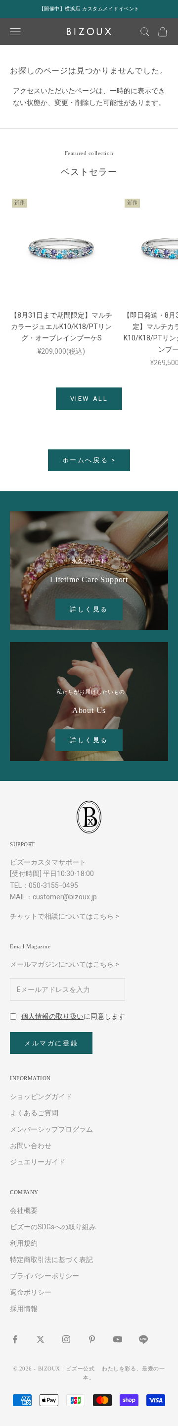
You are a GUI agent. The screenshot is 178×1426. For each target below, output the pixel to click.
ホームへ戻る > (89, 460)
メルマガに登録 (51, 1043)
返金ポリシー (30, 1292)
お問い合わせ (30, 1146)
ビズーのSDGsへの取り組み (53, 1227)
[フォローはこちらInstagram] (66, 1339)
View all (89, 398)
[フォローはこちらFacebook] (15, 1339)
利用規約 (24, 1243)
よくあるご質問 (34, 1113)
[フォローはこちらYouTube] (118, 1339)
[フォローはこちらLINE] (143, 1339)
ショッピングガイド (41, 1096)
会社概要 (24, 1210)
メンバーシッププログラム (51, 1129)
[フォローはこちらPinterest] (92, 1339)
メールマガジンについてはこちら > (64, 964)
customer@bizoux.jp (65, 897)
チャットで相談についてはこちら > (64, 916)
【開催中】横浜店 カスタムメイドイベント (89, 8)
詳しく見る (89, 609)
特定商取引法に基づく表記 (51, 1259)
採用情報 (24, 1309)
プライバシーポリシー (44, 1276)
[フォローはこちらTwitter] (40, 1339)
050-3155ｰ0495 (53, 885)
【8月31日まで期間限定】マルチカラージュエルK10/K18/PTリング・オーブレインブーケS (61, 326)
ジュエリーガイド (37, 1162)
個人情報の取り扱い (52, 1016)
